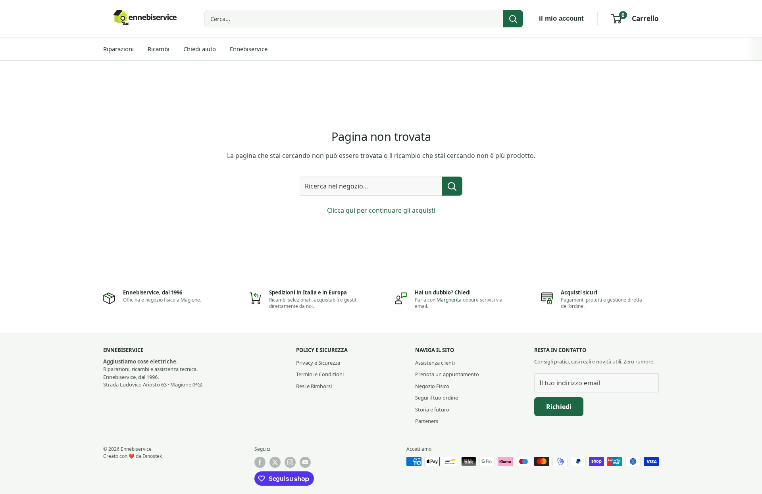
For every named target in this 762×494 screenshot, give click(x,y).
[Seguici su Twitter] (275, 462)
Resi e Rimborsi (314, 386)
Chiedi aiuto (199, 49)
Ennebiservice (248, 49)
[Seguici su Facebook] (260, 462)
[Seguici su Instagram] (290, 462)
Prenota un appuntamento (447, 374)
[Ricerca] (513, 18)
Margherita (449, 299)
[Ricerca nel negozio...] (452, 186)
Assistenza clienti (435, 362)
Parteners (426, 421)
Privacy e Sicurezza (318, 362)
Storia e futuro (432, 409)
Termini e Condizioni (320, 374)
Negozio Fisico (432, 386)
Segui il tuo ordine (436, 397)
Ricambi (158, 49)
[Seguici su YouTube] (305, 462)
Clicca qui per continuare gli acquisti (381, 210)
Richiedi (559, 406)
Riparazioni (118, 49)
